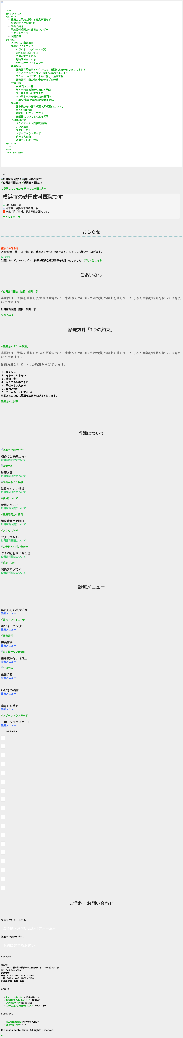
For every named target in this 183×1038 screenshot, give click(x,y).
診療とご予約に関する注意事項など (31, 19)
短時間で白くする (26, 59)
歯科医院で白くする (27, 52)
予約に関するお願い (19, 945)
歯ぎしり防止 (23, 129)
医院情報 (16, 36)
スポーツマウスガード (28, 133)
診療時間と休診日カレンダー (19, 1000)
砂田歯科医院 (23, 3)
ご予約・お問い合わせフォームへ (29, 928)
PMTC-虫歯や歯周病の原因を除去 (35, 99)
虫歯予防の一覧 (24, 86)
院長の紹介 (17, 26)
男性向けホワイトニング (29, 62)
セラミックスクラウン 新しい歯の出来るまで (42, 72)
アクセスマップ (19, 32)
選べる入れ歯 (23, 136)
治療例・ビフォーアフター (31, 113)
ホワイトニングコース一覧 (31, 49)
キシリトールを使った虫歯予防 (33, 96)
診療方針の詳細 (9, 401)
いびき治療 (22, 126)
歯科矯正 (16, 103)
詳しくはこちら (93, 260)
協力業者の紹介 (13, 1024)
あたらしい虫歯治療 (22, 42)
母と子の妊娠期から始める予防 (33, 89)
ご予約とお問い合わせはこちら (20, 1005)
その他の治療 (18, 119)
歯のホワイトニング (22, 46)
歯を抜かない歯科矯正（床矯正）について (39, 106)
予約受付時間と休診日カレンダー (29, 29)
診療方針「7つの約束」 (24, 22)
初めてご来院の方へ (35, 188)
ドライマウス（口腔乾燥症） (32, 123)
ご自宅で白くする (26, 56)
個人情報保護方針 (14, 1022)
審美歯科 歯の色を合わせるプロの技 (37, 79)
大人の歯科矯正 (24, 109)
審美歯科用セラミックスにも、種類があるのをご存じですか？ (51, 69)
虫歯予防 (16, 82)
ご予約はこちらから (12, 188)
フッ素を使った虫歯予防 (29, 93)
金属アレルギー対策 (27, 140)
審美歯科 (16, 66)
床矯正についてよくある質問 (32, 116)
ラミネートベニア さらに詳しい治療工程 (39, 76)
